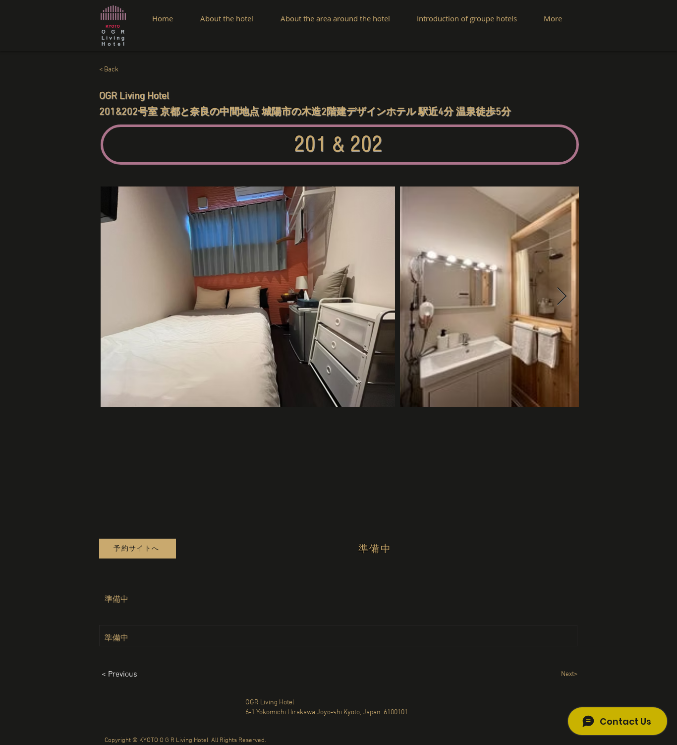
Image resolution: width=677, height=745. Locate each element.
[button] (132, 70)
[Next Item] (561, 297)
